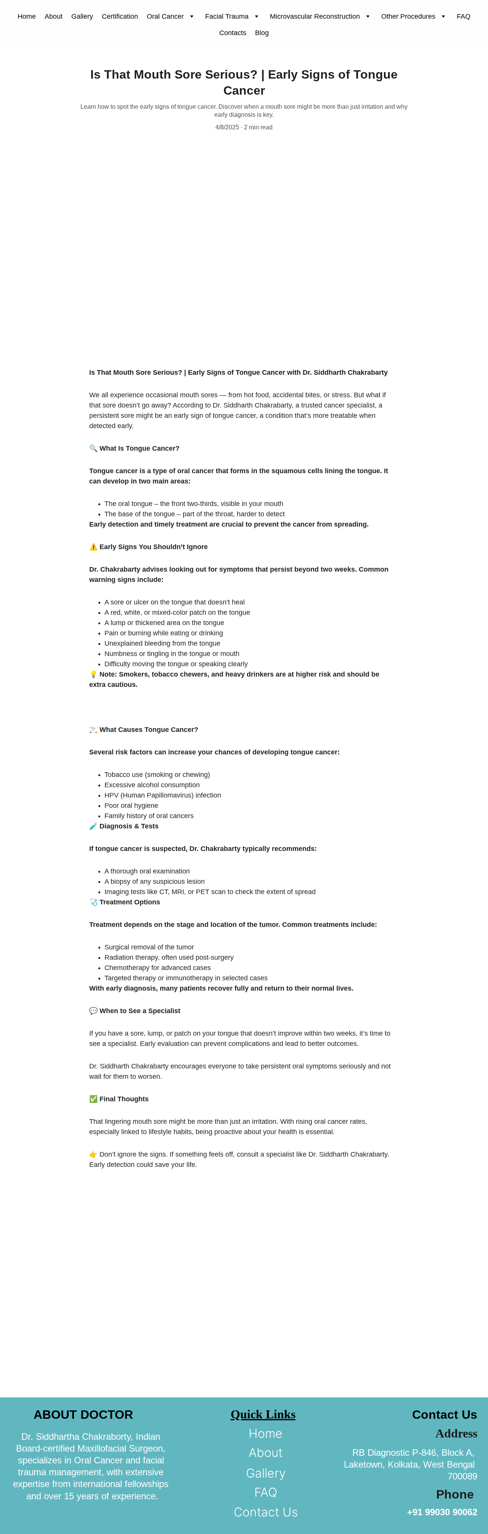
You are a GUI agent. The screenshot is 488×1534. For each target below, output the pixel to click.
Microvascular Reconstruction (315, 16)
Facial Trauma (227, 16)
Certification (120, 16)
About (54, 16)
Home (27, 16)
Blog (262, 33)
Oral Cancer (165, 16)
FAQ (463, 16)
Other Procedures (408, 16)
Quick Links (263, 1414)
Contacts (232, 33)
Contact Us (266, 1512)
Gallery (82, 16)
